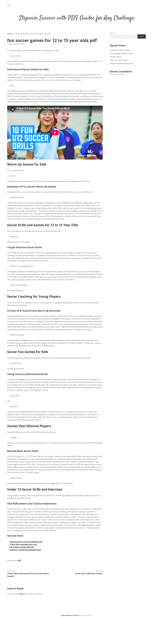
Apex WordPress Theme (69, 615)
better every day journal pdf (119, 60)
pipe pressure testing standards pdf (26, 541)
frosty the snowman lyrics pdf (23, 544)
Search (112, 33)
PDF (19, 560)
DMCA (9, 6)
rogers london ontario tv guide (119, 50)
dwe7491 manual (115, 57)
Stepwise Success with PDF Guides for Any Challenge (76, 18)
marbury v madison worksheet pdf (25, 550)
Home (9, 33)
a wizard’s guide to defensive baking (121, 53)
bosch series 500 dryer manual (88, 573)
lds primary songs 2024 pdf (22, 547)
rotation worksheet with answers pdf (121, 64)
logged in (22, 594)
